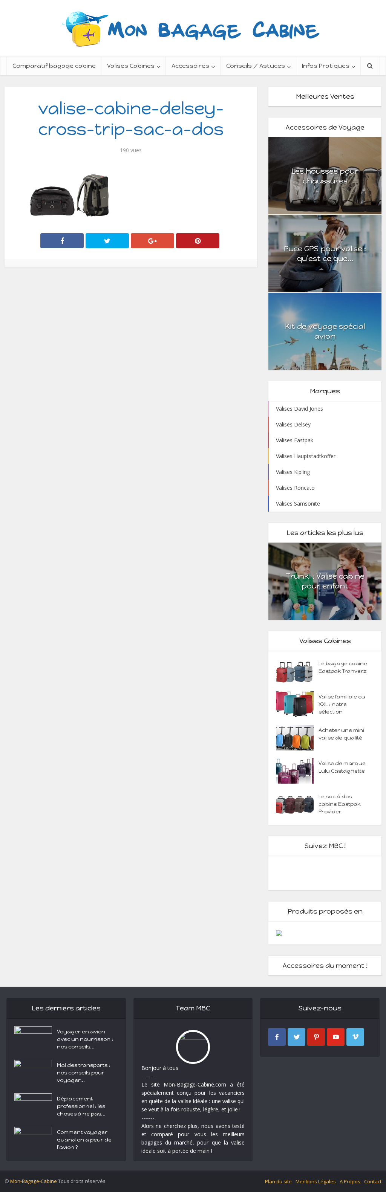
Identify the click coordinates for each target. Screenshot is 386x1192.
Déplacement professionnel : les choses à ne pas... (81, 1106)
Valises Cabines (131, 65)
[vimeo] (355, 1037)
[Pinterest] (316, 1037)
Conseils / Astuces (255, 65)
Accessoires (190, 65)
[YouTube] (336, 1037)
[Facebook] (277, 1037)
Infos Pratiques (325, 65)
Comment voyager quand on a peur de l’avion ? (84, 1140)
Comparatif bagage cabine (54, 65)
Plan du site (278, 1181)
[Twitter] (296, 1037)
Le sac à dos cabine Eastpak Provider (340, 804)
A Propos (350, 1181)
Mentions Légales (316, 1181)
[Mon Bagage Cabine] (193, 28)
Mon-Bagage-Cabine (33, 1181)
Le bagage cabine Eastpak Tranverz (343, 667)
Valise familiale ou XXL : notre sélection (342, 704)
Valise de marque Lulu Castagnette (342, 767)
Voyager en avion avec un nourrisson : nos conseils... (85, 1039)
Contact (372, 1181)
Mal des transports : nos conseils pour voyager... (83, 1072)
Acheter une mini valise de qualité (341, 734)
